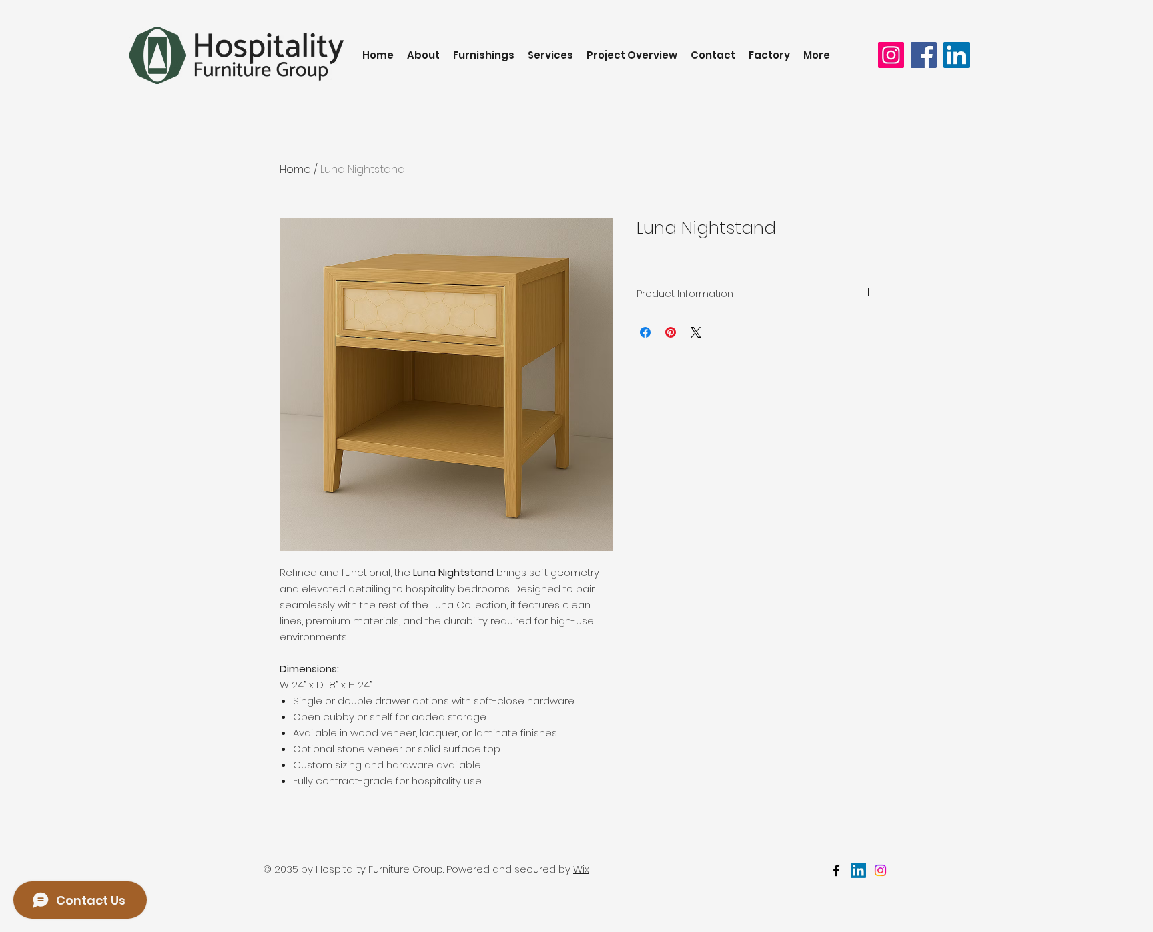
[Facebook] (924, 55)
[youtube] (880, 870)
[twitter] (858, 870)
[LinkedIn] (956, 55)
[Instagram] (891, 55)
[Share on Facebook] (645, 332)
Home (295, 169)
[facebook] (836, 870)
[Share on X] (696, 332)
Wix (581, 869)
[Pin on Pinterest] (671, 332)
